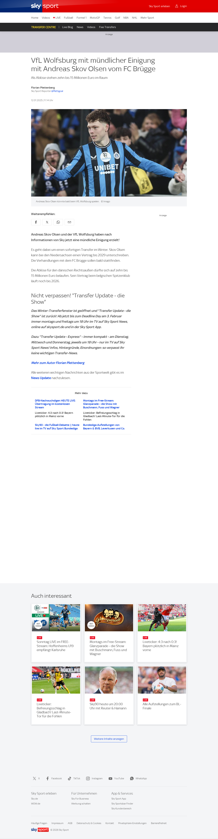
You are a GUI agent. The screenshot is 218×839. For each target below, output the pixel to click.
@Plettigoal (57, 91)
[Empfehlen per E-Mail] (69, 222)
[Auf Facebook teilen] (36, 222)
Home (34, 17)
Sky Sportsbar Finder (122, 803)
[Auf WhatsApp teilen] (58, 222)
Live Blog (67, 27)
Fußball (68, 17)
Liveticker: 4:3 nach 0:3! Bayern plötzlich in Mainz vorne (54, 414)
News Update (41, 378)
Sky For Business (80, 798)
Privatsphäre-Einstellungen (132, 823)
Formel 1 (81, 17)
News (80, 27)
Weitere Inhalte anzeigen (109, 738)
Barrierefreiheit (159, 823)
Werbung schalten (81, 803)
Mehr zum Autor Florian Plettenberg (57, 363)
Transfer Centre (43, 27)
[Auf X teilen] (47, 222)
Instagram (97, 778)
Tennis (107, 17)
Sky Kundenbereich (121, 808)
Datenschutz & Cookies (89, 823)
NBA (125, 17)
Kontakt (109, 823)
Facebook (56, 778)
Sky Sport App (118, 798)
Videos (46, 17)
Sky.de (34, 798)
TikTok (76, 778)
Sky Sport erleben (159, 6)
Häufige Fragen (39, 823)
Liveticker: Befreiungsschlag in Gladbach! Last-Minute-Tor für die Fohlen (104, 416)
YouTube (119, 778)
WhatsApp (141, 778)
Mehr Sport (147, 17)
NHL (134, 17)
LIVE (58, 17)
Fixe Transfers (107, 27)
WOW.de (35, 803)
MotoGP (95, 17)
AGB (70, 823)
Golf (117, 17)
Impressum (58, 823)
